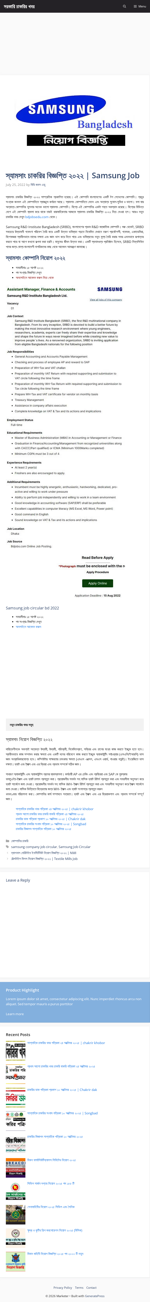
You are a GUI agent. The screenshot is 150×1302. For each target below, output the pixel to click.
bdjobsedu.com (37, 217)
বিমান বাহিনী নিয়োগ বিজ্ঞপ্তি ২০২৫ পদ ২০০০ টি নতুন (55, 1253)
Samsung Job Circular (75, 847)
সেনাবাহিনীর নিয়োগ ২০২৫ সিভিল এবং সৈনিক (51, 1207)
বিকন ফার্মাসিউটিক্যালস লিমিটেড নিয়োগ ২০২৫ (51, 1160)
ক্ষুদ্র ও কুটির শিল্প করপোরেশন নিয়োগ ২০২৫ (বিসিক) (54, 1230)
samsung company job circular (34, 847)
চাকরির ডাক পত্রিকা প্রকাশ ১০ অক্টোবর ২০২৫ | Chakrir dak (51, 819)
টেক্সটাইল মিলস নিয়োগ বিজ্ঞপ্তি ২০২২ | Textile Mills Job (44, 858)
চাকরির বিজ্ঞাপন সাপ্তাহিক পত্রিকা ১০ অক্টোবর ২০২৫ (43, 829)
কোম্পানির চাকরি (19, 841)
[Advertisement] (75, 42)
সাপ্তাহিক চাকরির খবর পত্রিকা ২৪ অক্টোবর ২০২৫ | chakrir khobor (55, 809)
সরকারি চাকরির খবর (19, 6)
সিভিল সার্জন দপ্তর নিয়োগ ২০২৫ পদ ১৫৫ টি (50, 1183)
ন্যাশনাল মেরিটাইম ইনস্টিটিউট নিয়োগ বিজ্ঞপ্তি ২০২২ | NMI (43, 853)
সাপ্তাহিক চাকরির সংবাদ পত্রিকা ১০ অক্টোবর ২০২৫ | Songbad (51, 824)
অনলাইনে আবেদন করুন (28, 626)
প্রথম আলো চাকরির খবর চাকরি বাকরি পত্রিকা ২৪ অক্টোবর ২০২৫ (50, 814)
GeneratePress (94, 1296)
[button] (124, 6)
